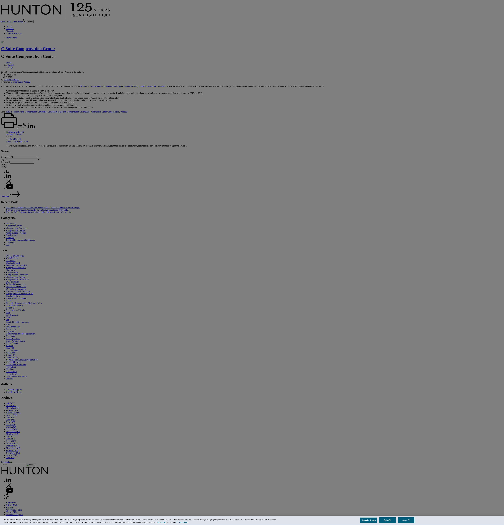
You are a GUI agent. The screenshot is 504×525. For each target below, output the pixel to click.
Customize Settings (368, 520)
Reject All (387, 520)
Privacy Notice (182, 522)
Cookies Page (161, 522)
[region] (252, 520)
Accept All (406, 520)
